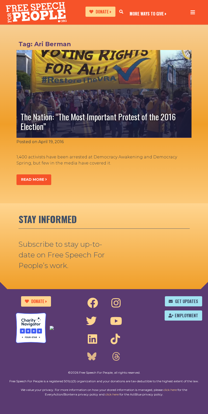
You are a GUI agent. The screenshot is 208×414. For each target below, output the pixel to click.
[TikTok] (115, 339)
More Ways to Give (147, 13)
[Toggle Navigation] (192, 12)
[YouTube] (116, 321)
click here (170, 390)
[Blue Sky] (91, 357)
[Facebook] (92, 303)
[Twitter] (91, 321)
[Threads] (116, 357)
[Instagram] (116, 303)
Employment (186, 315)
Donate (102, 12)
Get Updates (186, 301)
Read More (33, 179)
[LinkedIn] (92, 339)
